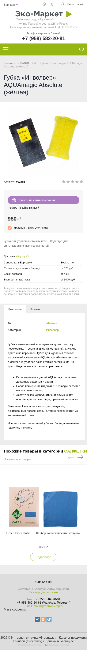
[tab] (15, 309)
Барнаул (9, 4)
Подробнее (43, 557)
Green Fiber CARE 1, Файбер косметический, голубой (43, 533)
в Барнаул (21, 256)
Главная (9, 63)
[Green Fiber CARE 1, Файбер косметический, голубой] (43, 497)
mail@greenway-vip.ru (49, 606)
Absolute (51, 323)
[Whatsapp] (44, 4)
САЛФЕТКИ (28, 63)
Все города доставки (43, 592)
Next (80, 457)
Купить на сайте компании (37, 200)
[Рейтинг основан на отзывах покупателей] (72, 182)
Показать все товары (17, 459)
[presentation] (15, 309)
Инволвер (52, 330)
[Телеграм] (51, 5)
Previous (71, 457)
